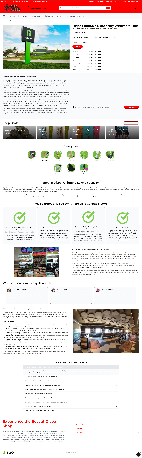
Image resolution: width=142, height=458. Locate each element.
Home (5, 21)
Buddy (74, 452)
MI (11, 21)
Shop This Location (80, 32)
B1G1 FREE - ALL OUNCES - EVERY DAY (123, 1)
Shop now (8, 133)
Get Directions (132, 107)
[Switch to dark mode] (136, 7)
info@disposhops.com (107, 37)
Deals (133, 452)
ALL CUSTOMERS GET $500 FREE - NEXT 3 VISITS (92, 1)
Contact (79, 428)
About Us (79, 424)
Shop (129, 452)
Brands (137, 452)
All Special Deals (131, 123)
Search (107, 7)
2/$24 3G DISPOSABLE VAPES (30, 1)
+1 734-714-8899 (83, 37)
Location (79, 432)
